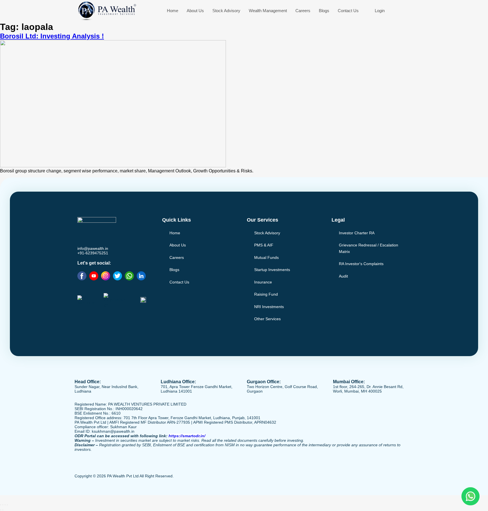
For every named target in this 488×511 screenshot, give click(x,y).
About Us (195, 10)
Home (172, 10)
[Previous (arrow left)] (0, 509)
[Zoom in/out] (0, 504)
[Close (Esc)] (7, 504)
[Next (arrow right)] (2, 509)
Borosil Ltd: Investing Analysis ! (52, 36)
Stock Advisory (226, 10)
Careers (302, 10)
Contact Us (348, 10)
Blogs (324, 10)
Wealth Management (268, 10)
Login (380, 10)
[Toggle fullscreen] (2, 504)
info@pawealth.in (92, 248)
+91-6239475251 (92, 253)
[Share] (5, 504)
